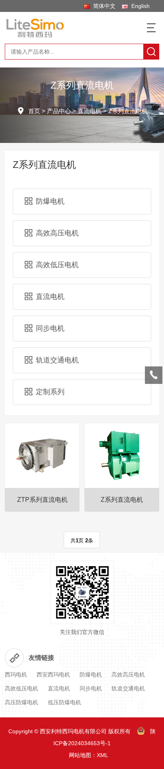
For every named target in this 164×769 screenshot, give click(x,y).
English (139, 6)
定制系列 (50, 392)
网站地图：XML (88, 755)
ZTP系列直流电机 (42, 499)
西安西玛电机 (53, 674)
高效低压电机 (57, 265)
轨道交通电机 (57, 360)
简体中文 (102, 6)
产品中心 (59, 111)
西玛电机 (16, 674)
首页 (34, 111)
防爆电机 (50, 201)
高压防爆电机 (21, 702)
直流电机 (90, 111)
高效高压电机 (57, 233)
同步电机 (50, 328)
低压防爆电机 (64, 702)
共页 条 (81, 541)
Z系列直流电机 (128, 111)
